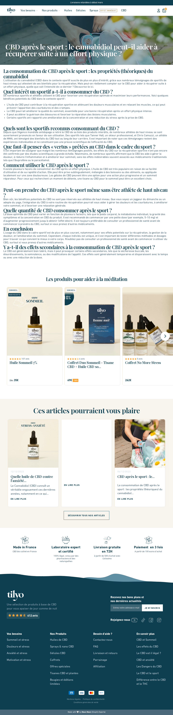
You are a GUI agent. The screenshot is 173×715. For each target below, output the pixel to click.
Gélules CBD (57, 653)
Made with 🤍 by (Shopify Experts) (86, 712)
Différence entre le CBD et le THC (151, 682)
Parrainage (100, 660)
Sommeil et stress (18, 640)
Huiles (68, 10)
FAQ (95, 646)
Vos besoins (28, 10)
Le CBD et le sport (148, 673)
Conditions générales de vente (86, 703)
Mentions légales (74, 699)
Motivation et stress (19, 660)
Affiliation (99, 666)
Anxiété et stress (17, 653)
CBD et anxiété (145, 660)
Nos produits (49, 10)
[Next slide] (165, 336)
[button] (15, 359)
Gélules (80, 10)
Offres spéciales (60, 666)
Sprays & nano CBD (62, 646)
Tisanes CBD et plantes (64, 673)
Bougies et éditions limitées (61, 682)
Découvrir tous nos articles (86, 516)
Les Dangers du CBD (149, 666)
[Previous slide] (8, 336)
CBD (123, 10)
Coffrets (55, 660)
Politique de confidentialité (94, 699)
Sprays (94, 10)
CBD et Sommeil (146, 640)
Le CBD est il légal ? (149, 653)
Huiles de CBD (58, 640)
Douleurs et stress (18, 646)
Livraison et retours (105, 653)
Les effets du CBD (147, 646)
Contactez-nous (102, 640)
